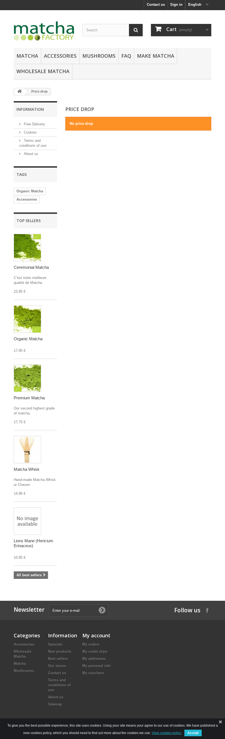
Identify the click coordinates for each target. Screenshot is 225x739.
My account (96, 635)
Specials (55, 644)
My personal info (96, 666)
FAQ (126, 55)
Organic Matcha (29, 191)
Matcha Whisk (27, 469)
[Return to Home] (19, 91)
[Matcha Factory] (44, 31)
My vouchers (93, 673)
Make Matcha (155, 55)
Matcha (27, 55)
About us (30, 154)
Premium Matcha (29, 397)
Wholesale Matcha (42, 71)
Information (30, 109)
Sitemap (55, 704)
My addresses (94, 659)
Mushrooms (99, 55)
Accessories (60, 55)
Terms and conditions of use (59, 685)
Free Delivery (34, 124)
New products (59, 651)
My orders (90, 644)
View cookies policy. (167, 733)
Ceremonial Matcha (31, 267)
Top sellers (28, 220)
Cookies (30, 132)
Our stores (57, 666)
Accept (193, 733)
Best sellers (58, 659)
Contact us (156, 4)
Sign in (176, 4)
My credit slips (94, 651)
